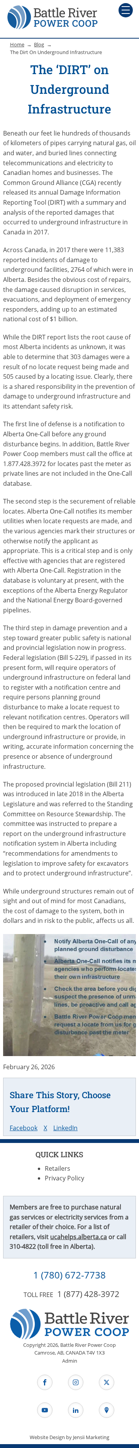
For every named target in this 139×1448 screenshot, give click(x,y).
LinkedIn (65, 1128)
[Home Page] (52, 17)
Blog (39, 44)
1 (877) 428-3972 (88, 1294)
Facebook (23, 1128)
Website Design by (69, 1437)
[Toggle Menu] (126, 10)
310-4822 (23, 1246)
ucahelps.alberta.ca (78, 1237)
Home (17, 44)
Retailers (57, 1168)
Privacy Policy (64, 1178)
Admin (69, 1360)
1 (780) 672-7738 (69, 1274)
